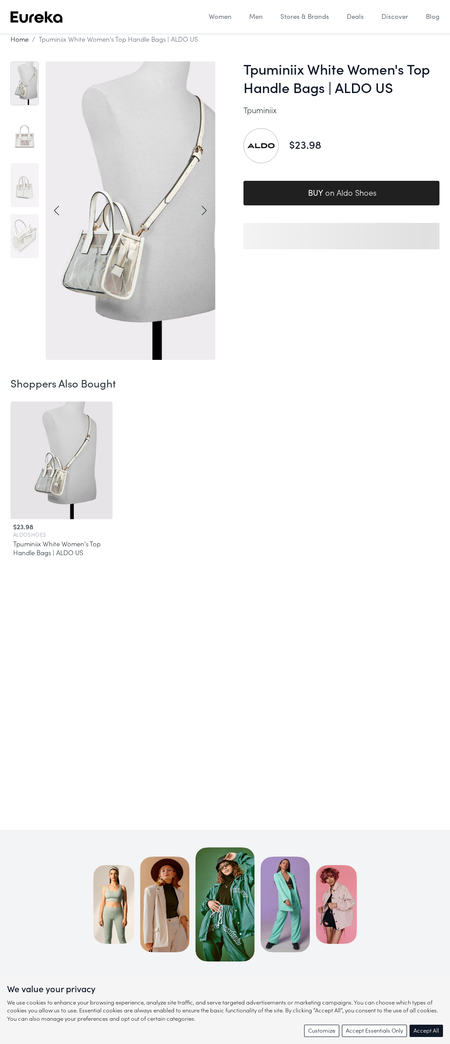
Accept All (426, 1030)
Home (20, 39)
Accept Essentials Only (374, 1030)
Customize (321, 1030)
